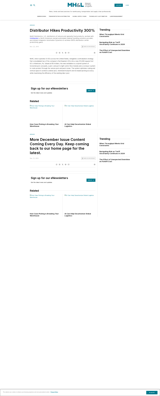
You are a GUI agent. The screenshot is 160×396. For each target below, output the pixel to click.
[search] (34, 5)
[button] (31, 5)
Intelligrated (34, 38)
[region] (80, 392)
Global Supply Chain (79, 16)
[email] (68, 53)
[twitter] (62, 53)
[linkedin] (59, 53)
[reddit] (65, 53)
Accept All (151, 392)
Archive (32, 25)
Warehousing (41, 16)
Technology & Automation (98, 16)
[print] (94, 53)
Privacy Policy (54, 392)
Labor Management (116, 16)
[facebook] (56, 53)
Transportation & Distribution (59, 16)
